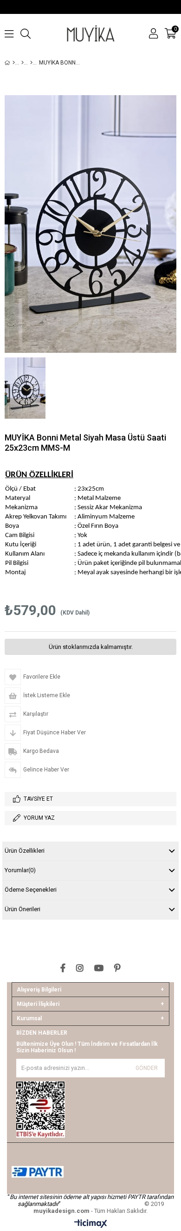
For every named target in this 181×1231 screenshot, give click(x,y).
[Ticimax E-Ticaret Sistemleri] (90, 1224)
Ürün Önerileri (22, 909)
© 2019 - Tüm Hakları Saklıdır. (98, 1207)
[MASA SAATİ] (22, 62)
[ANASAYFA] (14, 62)
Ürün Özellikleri (25, 850)
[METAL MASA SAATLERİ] (31, 62)
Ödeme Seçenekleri (31, 889)
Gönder (147, 1068)
